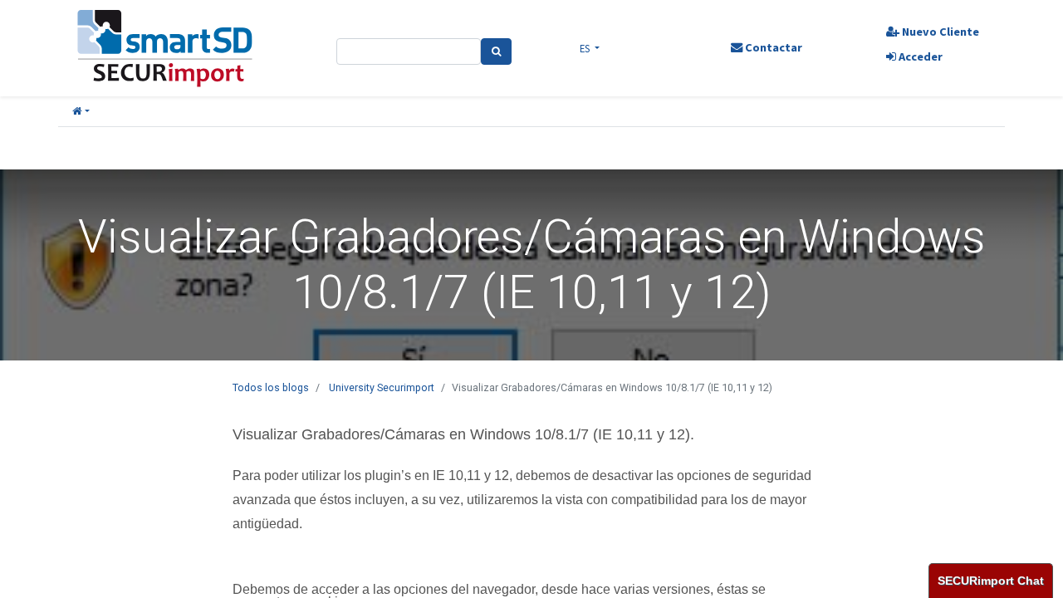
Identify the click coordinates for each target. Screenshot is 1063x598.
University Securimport (381, 387)
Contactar (772, 47)
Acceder (919, 56)
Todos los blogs (271, 387)
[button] (81, 111)
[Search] (496, 51)
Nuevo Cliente (939, 31)
